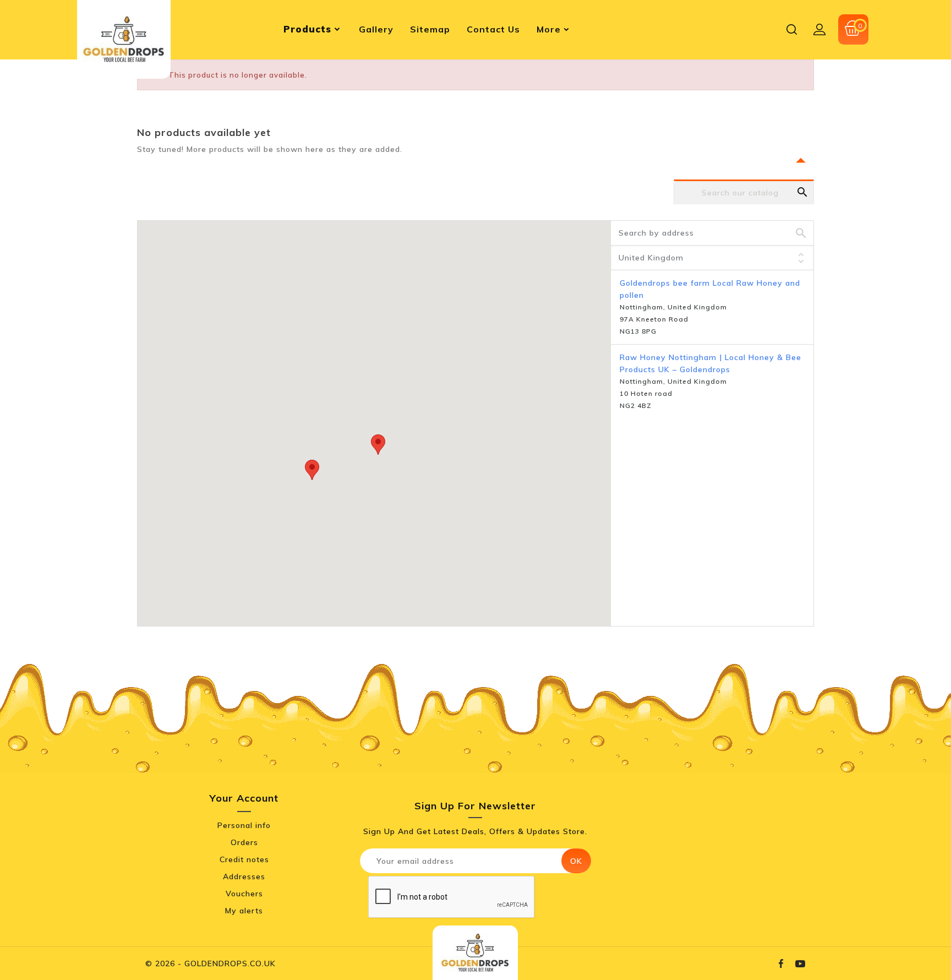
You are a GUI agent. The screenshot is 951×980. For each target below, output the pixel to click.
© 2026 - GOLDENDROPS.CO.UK (210, 963)
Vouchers (244, 894)
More (549, 29)
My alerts (244, 911)
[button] (378, 444)
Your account (244, 798)
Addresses (244, 876)
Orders (244, 842)
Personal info (244, 825)
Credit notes (244, 859)
